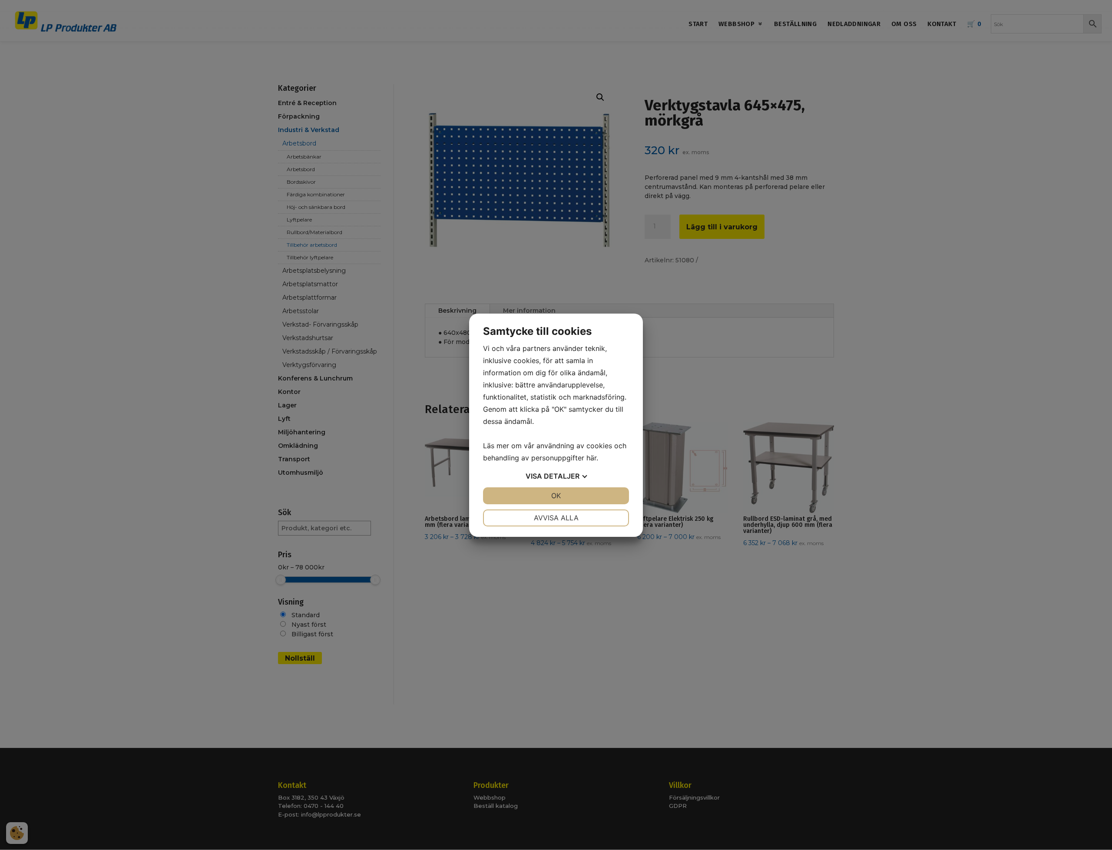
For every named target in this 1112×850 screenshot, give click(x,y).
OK (556, 495)
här (591, 457)
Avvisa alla (556, 517)
